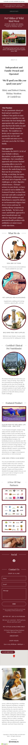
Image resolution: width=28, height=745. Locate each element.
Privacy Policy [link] (8, 610)
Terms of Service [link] (16, 610)
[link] (14, 20)
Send (14, 604)
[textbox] (14, 578)
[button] (23, 644)
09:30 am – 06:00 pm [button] (17, 644)
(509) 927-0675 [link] (14, 11)
